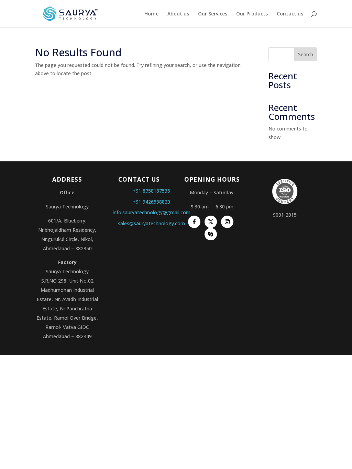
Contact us (290, 14)
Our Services (212, 14)
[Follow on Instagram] (227, 222)
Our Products (252, 14)
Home (151, 14)
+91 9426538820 (151, 201)
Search (305, 54)
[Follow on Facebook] (194, 222)
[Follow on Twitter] (211, 222)
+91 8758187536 (151, 190)
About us (178, 14)
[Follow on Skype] (211, 234)
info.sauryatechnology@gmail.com (151, 212)
